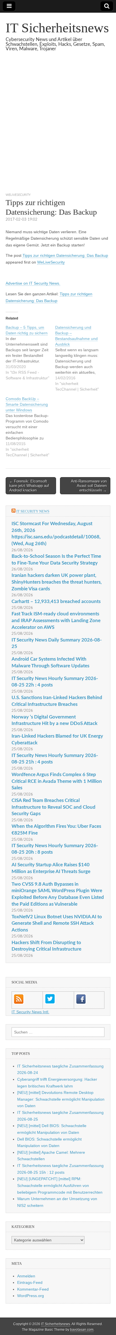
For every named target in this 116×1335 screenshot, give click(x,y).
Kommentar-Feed (33, 1289)
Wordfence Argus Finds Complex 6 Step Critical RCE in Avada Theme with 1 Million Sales (57, 781)
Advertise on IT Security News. (33, 283)
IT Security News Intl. (30, 1012)
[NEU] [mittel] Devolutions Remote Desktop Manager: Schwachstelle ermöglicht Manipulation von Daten (60, 1099)
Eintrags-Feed (30, 1282)
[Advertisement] (58, 129)
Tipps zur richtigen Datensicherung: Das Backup (65, 255)
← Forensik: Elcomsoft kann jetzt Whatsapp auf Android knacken (29, 485)
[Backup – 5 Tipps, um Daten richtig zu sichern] (30, 353)
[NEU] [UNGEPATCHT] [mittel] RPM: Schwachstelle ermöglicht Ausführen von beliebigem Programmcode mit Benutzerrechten (59, 1185)
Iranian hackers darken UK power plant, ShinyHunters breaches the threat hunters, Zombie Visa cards (57, 582)
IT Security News (32, 511)
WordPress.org (30, 1295)
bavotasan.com (81, 1330)
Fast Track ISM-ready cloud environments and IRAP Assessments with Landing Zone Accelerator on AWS (56, 620)
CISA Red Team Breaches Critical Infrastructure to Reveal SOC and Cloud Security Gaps (53, 807)
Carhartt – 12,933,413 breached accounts (56, 601)
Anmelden (26, 1276)
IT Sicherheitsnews (57, 27)
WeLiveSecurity (18, 194)
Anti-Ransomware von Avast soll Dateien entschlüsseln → (89, 485)
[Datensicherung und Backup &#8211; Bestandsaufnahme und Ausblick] (80, 358)
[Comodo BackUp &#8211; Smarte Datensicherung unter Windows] (30, 427)
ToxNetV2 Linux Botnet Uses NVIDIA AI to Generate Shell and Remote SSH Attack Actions (57, 923)
